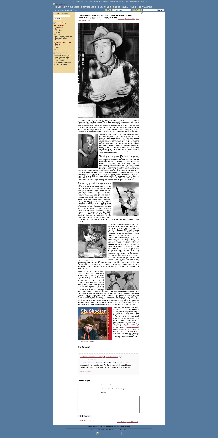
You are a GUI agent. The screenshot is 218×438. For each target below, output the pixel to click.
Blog (62, 10)
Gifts (57, 49)
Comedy (58, 29)
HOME (57, 7)
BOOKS (116, 7)
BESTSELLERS (88, 7)
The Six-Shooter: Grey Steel (124, 324)
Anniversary (121, 19)
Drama (57, 32)
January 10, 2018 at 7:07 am (88, 359)
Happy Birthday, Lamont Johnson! (127, 422)
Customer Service (61, 64)
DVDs (125, 7)
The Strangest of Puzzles (86, 420)
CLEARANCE (104, 7)
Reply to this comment (86, 371)
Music (57, 48)
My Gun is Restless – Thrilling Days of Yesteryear (99, 357)
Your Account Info (62, 57)
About (57, 10)
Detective (58, 31)
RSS (85, 341)
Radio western (86, 20)
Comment (80, 341)
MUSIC (133, 7)
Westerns (58, 40)
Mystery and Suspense (64, 36)
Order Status (60, 61)
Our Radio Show (71, 10)
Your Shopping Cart (62, 59)
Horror (57, 34)
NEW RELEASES (71, 7)
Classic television (130, 19)
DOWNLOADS (145, 7)
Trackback (91, 341)
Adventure (59, 27)
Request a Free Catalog (64, 55)
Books (57, 44)
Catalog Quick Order (63, 62)
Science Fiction (61, 38)
